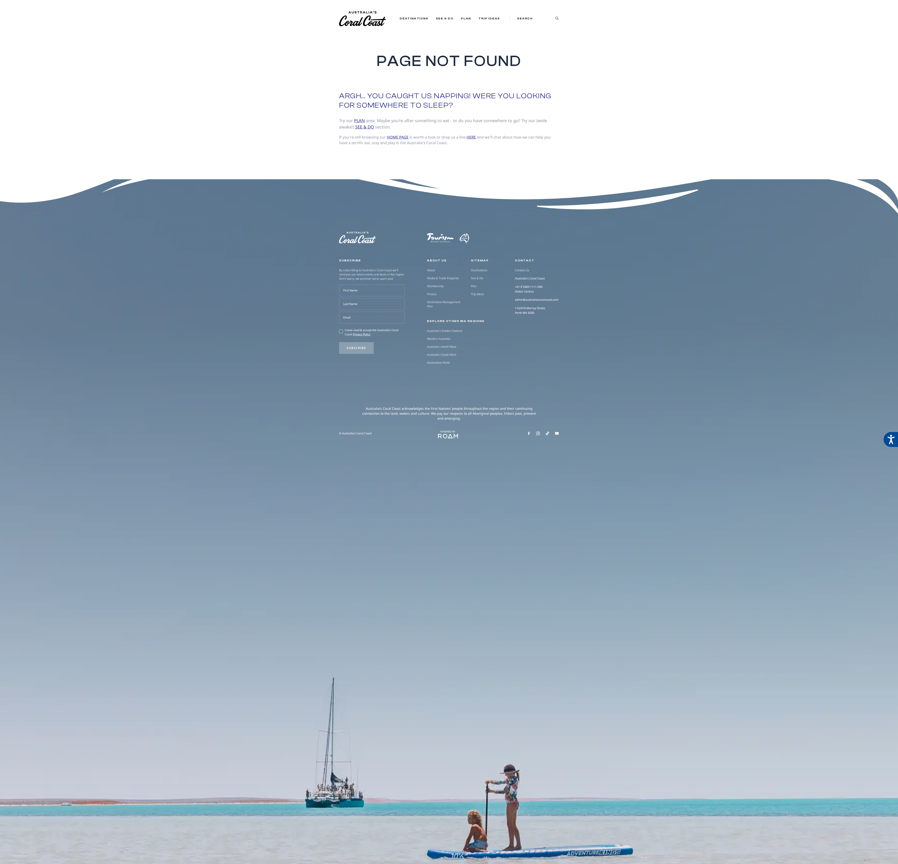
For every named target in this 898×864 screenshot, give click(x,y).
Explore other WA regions (456, 321)
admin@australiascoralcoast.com (536, 300)
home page (398, 137)
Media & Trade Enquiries (443, 278)
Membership (435, 286)
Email (347, 317)
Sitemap (480, 260)
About (431, 270)
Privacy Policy (361, 334)
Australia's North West (441, 347)
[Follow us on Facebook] (529, 433)
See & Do (444, 18)
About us (437, 260)
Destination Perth (438, 363)
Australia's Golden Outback (444, 331)
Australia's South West (441, 355)
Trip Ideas (489, 18)
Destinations (414, 18)
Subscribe (356, 348)
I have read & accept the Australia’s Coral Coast (371, 332)
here (471, 137)
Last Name (350, 304)
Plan (466, 18)
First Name (350, 290)
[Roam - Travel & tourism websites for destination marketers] (448, 436)
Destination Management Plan (443, 304)
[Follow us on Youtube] (557, 433)
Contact (524, 260)
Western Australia (438, 339)
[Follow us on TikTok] (547, 433)
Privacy (431, 294)
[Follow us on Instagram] (538, 433)
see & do (364, 127)
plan (359, 120)
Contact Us (522, 270)
